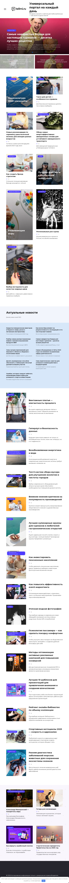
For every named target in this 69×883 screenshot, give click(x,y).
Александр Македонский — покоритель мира (17, 810)
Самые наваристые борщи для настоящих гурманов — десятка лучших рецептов (47, 340)
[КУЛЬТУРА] (16, 510)
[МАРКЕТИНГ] (16, 670)
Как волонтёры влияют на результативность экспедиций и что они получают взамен (49, 330)
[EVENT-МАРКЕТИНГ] (16, 598)
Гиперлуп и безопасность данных (43, 429)
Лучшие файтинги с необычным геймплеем (49, 175)
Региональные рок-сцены (47, 232)
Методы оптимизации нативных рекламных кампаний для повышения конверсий (44, 656)
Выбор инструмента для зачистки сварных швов (17, 288)
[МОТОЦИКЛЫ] (16, 742)
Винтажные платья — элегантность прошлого (42, 401)
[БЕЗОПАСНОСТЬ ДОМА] (16, 486)
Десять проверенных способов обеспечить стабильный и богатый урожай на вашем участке (19, 362)
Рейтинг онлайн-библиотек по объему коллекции (44, 708)
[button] (32, 52)
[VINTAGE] (16, 421)
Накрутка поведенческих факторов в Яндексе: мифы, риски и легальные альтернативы (19, 330)
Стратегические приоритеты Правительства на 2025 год (48, 847)
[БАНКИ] (19, 842)
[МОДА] (16, 623)
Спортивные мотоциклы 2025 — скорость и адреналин (45, 730)
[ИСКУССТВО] (16, 720)
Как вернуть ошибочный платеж (19, 846)
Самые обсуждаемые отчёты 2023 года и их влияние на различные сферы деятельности (48, 351)
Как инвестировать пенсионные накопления (43, 558)
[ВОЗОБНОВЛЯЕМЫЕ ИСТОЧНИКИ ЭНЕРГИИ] (16, 464)
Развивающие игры (16, 232)
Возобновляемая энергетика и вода (45, 451)
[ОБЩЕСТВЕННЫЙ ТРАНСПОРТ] (16, 643)
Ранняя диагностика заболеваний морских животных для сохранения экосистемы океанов (44, 756)
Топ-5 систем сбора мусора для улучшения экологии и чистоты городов (44, 475)
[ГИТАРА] (49, 805)
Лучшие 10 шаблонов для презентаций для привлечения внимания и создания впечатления (43, 684)
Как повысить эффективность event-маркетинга (46, 585)
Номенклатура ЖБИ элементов (17, 99)
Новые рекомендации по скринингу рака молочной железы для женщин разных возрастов (18, 135)
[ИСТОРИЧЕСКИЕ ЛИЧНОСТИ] (19, 806)
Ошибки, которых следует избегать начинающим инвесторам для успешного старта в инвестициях (19, 375)
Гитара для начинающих (46, 809)
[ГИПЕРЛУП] (16, 441)
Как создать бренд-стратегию (14, 175)
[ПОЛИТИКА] (49, 842)
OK (43, 880)
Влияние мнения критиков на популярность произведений (45, 498)
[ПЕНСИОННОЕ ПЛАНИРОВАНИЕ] (16, 577)
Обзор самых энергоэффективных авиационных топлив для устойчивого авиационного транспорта (48, 136)
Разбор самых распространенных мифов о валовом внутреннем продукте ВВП (18, 340)
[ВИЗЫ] (16, 545)
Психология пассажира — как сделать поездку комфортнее (46, 632)
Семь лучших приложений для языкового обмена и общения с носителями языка (17, 351)
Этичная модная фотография (45, 609)
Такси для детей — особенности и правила (46, 98)
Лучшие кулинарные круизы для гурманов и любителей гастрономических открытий (45, 526)
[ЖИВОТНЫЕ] (16, 775)
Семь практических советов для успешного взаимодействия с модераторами (47, 362)
